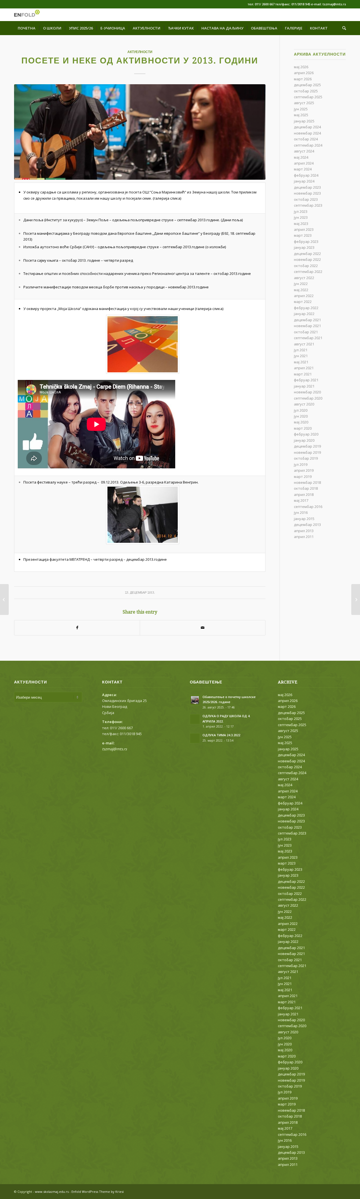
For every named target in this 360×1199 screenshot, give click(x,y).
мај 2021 (301, 361)
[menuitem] (26, 28)
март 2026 (303, 78)
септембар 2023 (308, 205)
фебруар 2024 (306, 175)
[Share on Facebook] (77, 627)
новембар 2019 (307, 452)
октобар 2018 (306, 488)
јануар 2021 (304, 386)
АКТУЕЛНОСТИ (139, 52)
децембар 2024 (307, 126)
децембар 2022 (307, 253)
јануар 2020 (304, 440)
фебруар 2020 (306, 434)
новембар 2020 (307, 392)
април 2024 (304, 163)
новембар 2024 (307, 133)
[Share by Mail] (202, 627)
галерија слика (167, 198)
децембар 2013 (307, 524)
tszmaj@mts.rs (114, 748)
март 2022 (303, 301)
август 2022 (304, 277)
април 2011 (304, 536)
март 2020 (303, 428)
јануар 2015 (304, 518)
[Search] (342, 28)
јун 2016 (301, 512)
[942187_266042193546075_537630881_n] (140, 132)
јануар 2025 (304, 121)
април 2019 (304, 470)
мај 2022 (301, 289)
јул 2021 (300, 349)
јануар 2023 (304, 247)
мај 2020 (301, 422)
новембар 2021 (307, 325)
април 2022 (304, 295)
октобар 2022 (306, 265)
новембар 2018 (307, 482)
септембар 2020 (308, 398)
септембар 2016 (308, 506)
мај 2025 (301, 114)
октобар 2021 (306, 331)
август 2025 (304, 102)
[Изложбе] (4, 599)
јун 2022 (301, 283)
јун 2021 (301, 355)
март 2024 (303, 169)
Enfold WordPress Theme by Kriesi (97, 1191)
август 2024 (304, 151)
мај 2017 (301, 500)
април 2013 (304, 530)
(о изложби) (215, 246)
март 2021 (303, 374)
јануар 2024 (304, 181)
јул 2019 (300, 464)
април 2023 (304, 229)
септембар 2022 (308, 271)
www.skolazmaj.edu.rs (52, 1191)
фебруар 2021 (306, 379)
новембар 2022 (307, 259)
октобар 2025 (306, 91)
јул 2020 (300, 410)
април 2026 (304, 72)
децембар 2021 (307, 319)
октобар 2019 (306, 458)
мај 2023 (301, 223)
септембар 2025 (308, 96)
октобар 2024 (306, 139)
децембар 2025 (307, 84)
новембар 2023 (307, 193)
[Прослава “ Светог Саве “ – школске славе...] (355, 599)
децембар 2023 (307, 187)
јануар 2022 (304, 313)
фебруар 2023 (306, 241)
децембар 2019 (307, 446)
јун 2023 (301, 217)
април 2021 (304, 367)
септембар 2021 (308, 337)
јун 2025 (301, 108)
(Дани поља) (232, 219)
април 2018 (304, 494)
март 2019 (303, 476)
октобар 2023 (306, 199)
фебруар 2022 (306, 307)
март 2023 (303, 235)
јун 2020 (301, 416)
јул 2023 (300, 211)
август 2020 (304, 404)
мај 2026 (301, 66)
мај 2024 (301, 157)
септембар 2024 (308, 145)
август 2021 (304, 344)
